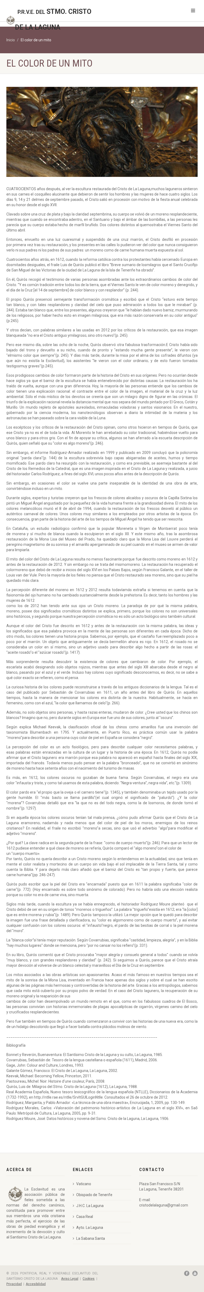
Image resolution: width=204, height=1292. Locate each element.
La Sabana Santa (90, 1238)
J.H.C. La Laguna (90, 1206)
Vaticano (83, 1184)
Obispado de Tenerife (94, 1195)
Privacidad (14, 1284)
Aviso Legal (69, 1279)
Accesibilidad (36, 1284)
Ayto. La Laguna (89, 1227)
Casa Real (84, 1216)
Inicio (10, 40)
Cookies (89, 1279)
